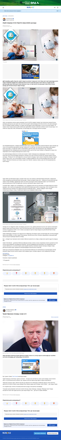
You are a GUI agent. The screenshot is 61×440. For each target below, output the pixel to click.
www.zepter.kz (6, 253)
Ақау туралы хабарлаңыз (40, 433)
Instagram (53, 300)
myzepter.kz (11, 255)
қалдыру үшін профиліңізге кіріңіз (29, 289)
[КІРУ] (58, 7)
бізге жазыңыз (17, 264)
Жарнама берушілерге (52, 433)
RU (54, 7)
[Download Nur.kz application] (30, 3)
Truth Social (15, 376)
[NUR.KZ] (30, 7)
